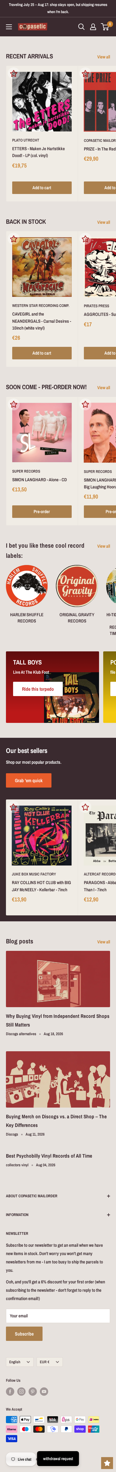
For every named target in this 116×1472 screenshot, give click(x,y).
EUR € (44, 1361)
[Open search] (81, 27)
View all (103, 57)
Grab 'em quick (29, 780)
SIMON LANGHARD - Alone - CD (39, 479)
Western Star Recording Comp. (40, 305)
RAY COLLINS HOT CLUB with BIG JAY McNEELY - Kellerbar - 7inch (41, 885)
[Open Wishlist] (107, 1463)
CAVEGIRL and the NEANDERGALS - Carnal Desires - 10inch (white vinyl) (41, 321)
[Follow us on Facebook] (10, 1391)
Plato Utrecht (25, 140)
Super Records (26, 471)
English (14, 1361)
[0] (105, 26)
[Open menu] (9, 26)
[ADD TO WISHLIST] (14, 73)
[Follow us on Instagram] (21, 1391)
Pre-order (42, 511)
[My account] (93, 27)
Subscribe (24, 1333)
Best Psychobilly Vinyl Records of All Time (49, 1155)
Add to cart (41, 187)
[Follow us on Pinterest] (33, 1391)
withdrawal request (58, 1458)
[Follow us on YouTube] (44, 1391)
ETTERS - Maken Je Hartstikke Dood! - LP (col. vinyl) (38, 152)
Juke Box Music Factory (34, 874)
